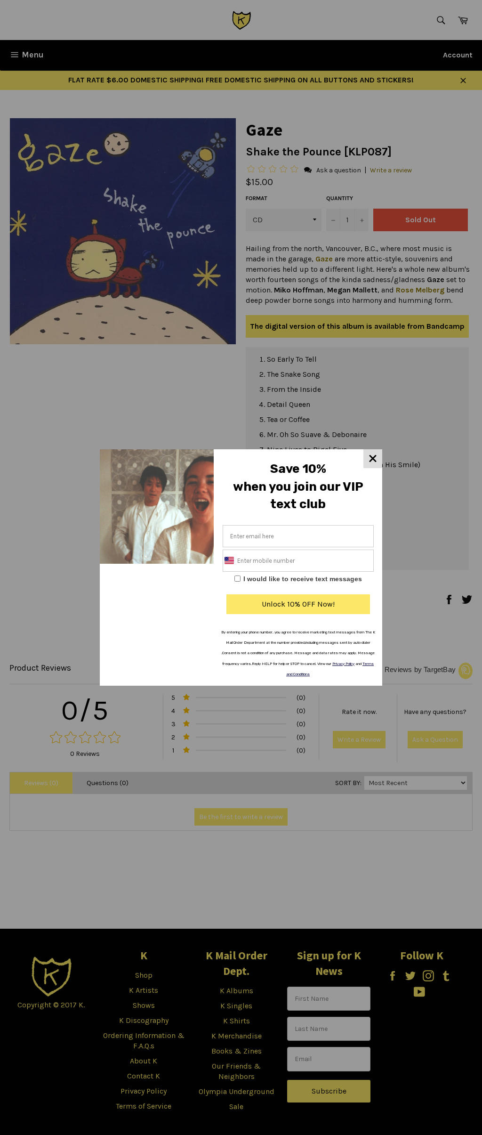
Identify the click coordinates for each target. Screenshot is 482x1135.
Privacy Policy (343, 664)
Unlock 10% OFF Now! (298, 604)
